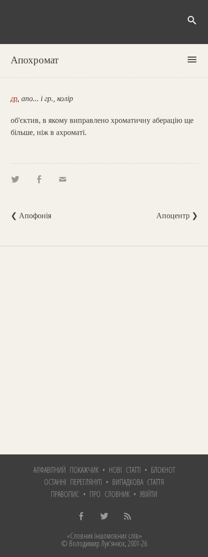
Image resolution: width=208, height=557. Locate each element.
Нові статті (125, 470)
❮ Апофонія (31, 215)
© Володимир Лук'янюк (93, 543)
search (192, 20)
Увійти (148, 494)
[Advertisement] (104, 350)
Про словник (109, 494)
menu (192, 59)
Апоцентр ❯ (177, 215)
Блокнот (163, 470)
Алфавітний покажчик (66, 470)
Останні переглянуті (73, 482)
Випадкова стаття (138, 482)
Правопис (65, 494)
